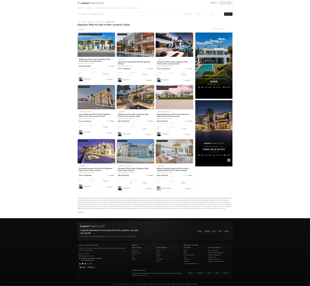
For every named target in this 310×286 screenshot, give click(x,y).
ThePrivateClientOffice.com (191, 263)
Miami (157, 257)
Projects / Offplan (136, 252)
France (158, 261)
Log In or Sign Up (226, 3)
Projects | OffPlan (100, 8)
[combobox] (130, 14)
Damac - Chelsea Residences (215, 252)
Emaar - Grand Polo (213, 250)
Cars (114, 8)
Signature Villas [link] (110, 22)
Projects (207, 231)
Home (79, 22)
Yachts (124, 8)
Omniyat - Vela (212, 257)
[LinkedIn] (80, 263)
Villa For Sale (91, 22)
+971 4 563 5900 (85, 253)
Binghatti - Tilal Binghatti (214, 255)
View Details (109, 79)
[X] (88, 263)
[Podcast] (91, 263)
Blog (129, 8)
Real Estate (90, 8)
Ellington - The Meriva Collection (216, 261)
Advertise (80, 8)
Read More (81, 212)
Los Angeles (159, 259)
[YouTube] (82, 263)
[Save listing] (113, 35)
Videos (185, 252)
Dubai (84, 22)
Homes (200, 231)
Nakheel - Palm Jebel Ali (214, 259)
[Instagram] (85, 263)
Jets (119, 8)
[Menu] (78, 2)
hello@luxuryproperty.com (87, 256)
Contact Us (136, 8)
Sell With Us (214, 3)
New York (158, 255)
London (158, 250)
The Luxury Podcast (189, 255)
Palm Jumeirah (100, 22)
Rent (109, 8)
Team (185, 257)
